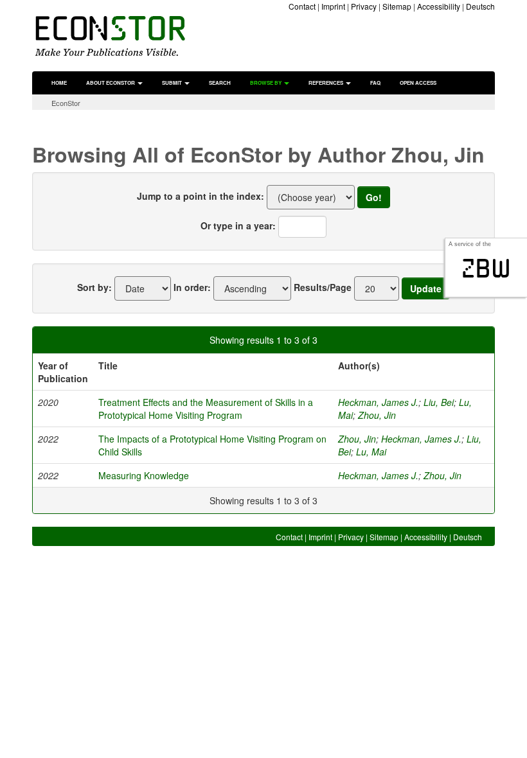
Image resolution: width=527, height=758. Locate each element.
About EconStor (111, 82)
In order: (192, 287)
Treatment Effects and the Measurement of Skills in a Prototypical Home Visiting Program (205, 408)
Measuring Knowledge (143, 475)
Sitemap (396, 6)
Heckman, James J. (378, 402)
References (326, 82)
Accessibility (438, 6)
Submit (172, 82)
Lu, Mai (371, 451)
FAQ (375, 82)
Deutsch (480, 6)
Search (220, 82)
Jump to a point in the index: (200, 196)
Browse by (266, 82)
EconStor (65, 103)
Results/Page (323, 287)
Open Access (418, 82)
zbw (486, 268)
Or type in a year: (238, 225)
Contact (302, 6)
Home (59, 82)
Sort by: (94, 287)
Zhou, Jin (377, 415)
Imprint (333, 6)
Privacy (364, 6)
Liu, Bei (439, 402)
